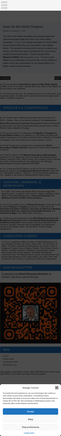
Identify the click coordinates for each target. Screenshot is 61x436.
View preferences (30, 427)
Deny (30, 419)
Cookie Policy (29, 433)
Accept (30, 411)
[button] (56, 387)
